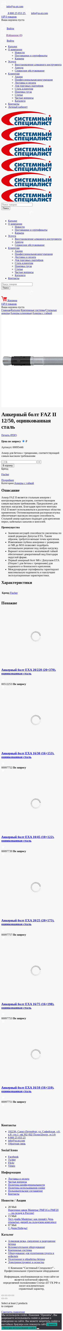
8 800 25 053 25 (17, 1137)
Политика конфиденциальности (26, 1184)
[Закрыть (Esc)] (12, 1295)
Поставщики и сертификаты (31, 55)
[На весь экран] (6, 1295)
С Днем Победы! (17, 1228)
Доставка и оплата (25, 82)
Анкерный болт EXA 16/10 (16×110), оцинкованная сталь (27, 1089)
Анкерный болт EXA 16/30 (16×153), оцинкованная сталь (27, 755)
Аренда (19, 67)
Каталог (12, 46)
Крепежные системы (33, 310)
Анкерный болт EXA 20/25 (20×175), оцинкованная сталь (27, 922)
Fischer (5, 474)
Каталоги (20, 100)
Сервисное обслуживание (30, 70)
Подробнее (7, 480)
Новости (20, 52)
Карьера (19, 58)
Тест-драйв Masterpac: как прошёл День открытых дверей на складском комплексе (32, 1220)
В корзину (8, 465)
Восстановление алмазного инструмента (38, 64)
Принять (52, 1324)
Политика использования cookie (26, 1187)
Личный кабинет (18, 106)
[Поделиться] (9, 1295)
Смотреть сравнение (13, 1312)
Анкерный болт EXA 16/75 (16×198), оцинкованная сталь (27, 1006)
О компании (15, 49)
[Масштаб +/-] (2, 1295)
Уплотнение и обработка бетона (26, 1259)
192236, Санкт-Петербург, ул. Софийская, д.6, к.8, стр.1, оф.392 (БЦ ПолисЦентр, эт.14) (34, 1133)
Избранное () (14, 35)
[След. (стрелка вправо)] (6, 1298)
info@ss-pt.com (14, 6)
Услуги (12, 61)
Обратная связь (17, 1143)
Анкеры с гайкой (42, 313)
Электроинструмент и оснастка (26, 1262)
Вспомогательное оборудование (26, 1247)
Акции (19, 76)
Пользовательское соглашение (25, 1190)
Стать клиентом (24, 88)
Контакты (13, 103)
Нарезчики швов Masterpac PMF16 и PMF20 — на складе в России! (33, 1211)
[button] (3, 681)
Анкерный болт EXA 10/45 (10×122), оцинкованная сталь (27, 838)
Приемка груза (23, 91)
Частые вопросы (24, 97)
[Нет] (38, 1328)
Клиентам (13, 73)
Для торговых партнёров (29, 85)
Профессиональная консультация (34, 79)
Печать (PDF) (9, 435)
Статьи (19, 94)
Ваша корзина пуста (12, 19)
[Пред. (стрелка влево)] (2, 1298)
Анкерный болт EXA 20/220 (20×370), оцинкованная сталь (28, 671)
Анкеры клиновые (21, 313)
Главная (5, 310)
